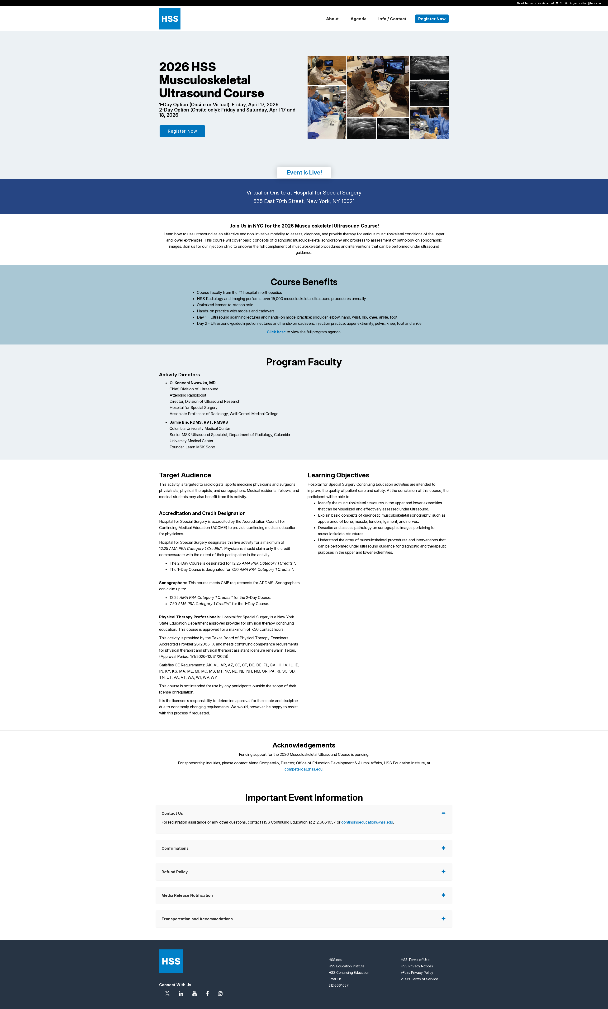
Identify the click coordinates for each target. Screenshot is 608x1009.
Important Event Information (304, 798)
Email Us (335, 979)
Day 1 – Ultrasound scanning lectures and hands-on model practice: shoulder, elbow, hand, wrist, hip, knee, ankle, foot (297, 317)
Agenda (358, 18)
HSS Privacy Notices (417, 966)
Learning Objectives (338, 475)
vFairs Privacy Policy (417, 972)
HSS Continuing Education (349, 972)
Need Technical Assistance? (559, 3)
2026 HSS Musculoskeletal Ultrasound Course (211, 80)
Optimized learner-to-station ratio (225, 304)
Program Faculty (304, 361)
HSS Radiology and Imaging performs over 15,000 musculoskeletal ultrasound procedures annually (281, 298)
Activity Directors (179, 374)
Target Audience (185, 475)
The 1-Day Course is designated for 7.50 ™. (232, 569)
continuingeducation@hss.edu (367, 822)
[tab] (304, 813)
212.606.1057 (339, 985)
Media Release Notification (187, 895)
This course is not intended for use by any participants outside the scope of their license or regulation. (227, 689)
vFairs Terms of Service (419, 979)
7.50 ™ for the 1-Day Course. (219, 603)
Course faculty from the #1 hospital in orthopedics (239, 292)
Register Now (432, 18)
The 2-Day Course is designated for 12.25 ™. (233, 563)
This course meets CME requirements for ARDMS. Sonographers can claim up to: (229, 585)
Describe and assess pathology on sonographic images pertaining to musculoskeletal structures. (376, 530)
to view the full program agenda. (304, 332)
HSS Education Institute (347, 966)
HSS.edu (335, 960)
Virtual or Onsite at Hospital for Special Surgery (304, 192)
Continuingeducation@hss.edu (579, 3)
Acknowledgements (304, 745)
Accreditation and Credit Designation (202, 513)
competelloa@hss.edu (304, 769)
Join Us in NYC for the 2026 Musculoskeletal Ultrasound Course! (304, 225)
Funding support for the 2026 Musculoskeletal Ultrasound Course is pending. (304, 754)
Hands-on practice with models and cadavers (236, 311)
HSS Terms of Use (415, 960)
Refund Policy (175, 871)
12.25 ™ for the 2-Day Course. (220, 597)
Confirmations (175, 848)
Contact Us (172, 813)
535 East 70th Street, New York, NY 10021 (304, 201)
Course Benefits (304, 282)
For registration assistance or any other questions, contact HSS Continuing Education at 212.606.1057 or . (278, 822)
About (332, 18)
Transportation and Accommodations (197, 919)
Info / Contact (392, 18)
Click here (276, 332)
